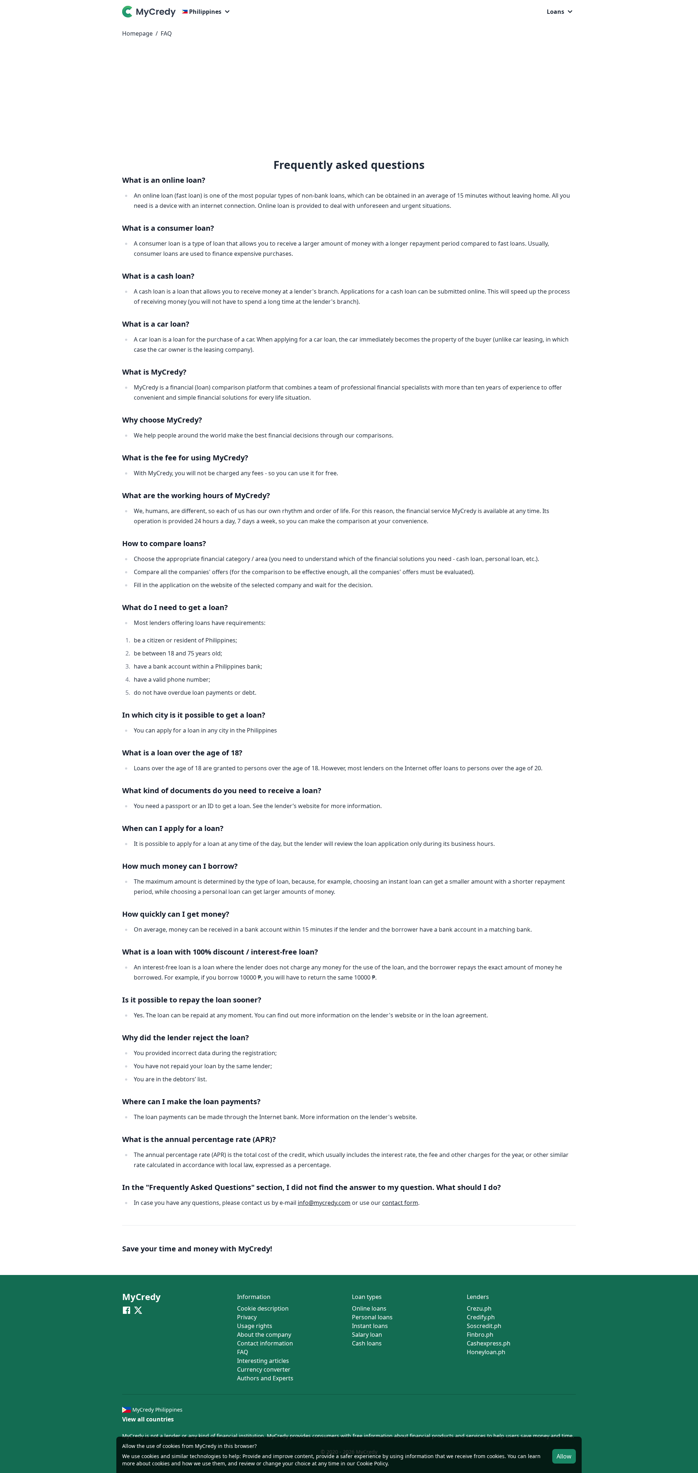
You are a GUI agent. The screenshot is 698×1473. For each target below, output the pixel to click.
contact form (400, 1203)
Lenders (478, 1297)
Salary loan (367, 1335)
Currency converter (263, 1369)
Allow (564, 1456)
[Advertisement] (349, 101)
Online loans (369, 1308)
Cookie (365, 1463)
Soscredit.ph (484, 1326)
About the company (264, 1335)
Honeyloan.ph (486, 1352)
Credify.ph (481, 1317)
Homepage (137, 33)
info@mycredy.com (324, 1203)
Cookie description (263, 1308)
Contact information (265, 1343)
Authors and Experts (265, 1378)
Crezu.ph (479, 1308)
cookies (150, 1456)
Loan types (367, 1297)
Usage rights (254, 1326)
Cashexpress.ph (488, 1343)
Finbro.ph (480, 1335)
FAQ (166, 33)
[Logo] (150, 11)
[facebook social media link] (126, 1310)
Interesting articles (263, 1361)
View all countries (148, 1419)
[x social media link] (138, 1310)
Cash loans (367, 1343)
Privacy (247, 1317)
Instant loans (370, 1326)
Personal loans (372, 1317)
